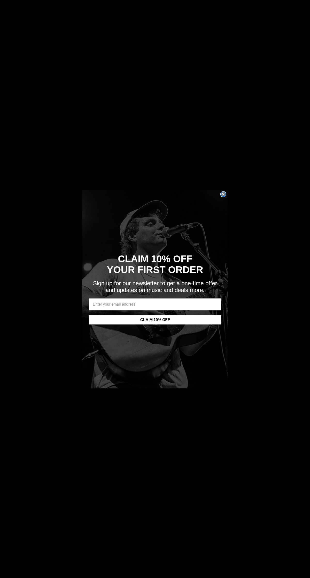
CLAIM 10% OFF (155, 320)
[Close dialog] (223, 194)
